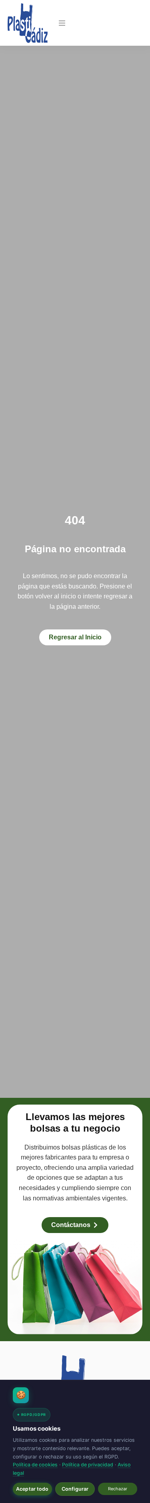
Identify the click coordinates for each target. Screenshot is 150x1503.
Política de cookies (35, 1465)
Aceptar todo (32, 1489)
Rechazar (118, 1488)
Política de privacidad (87, 1465)
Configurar (75, 1489)
